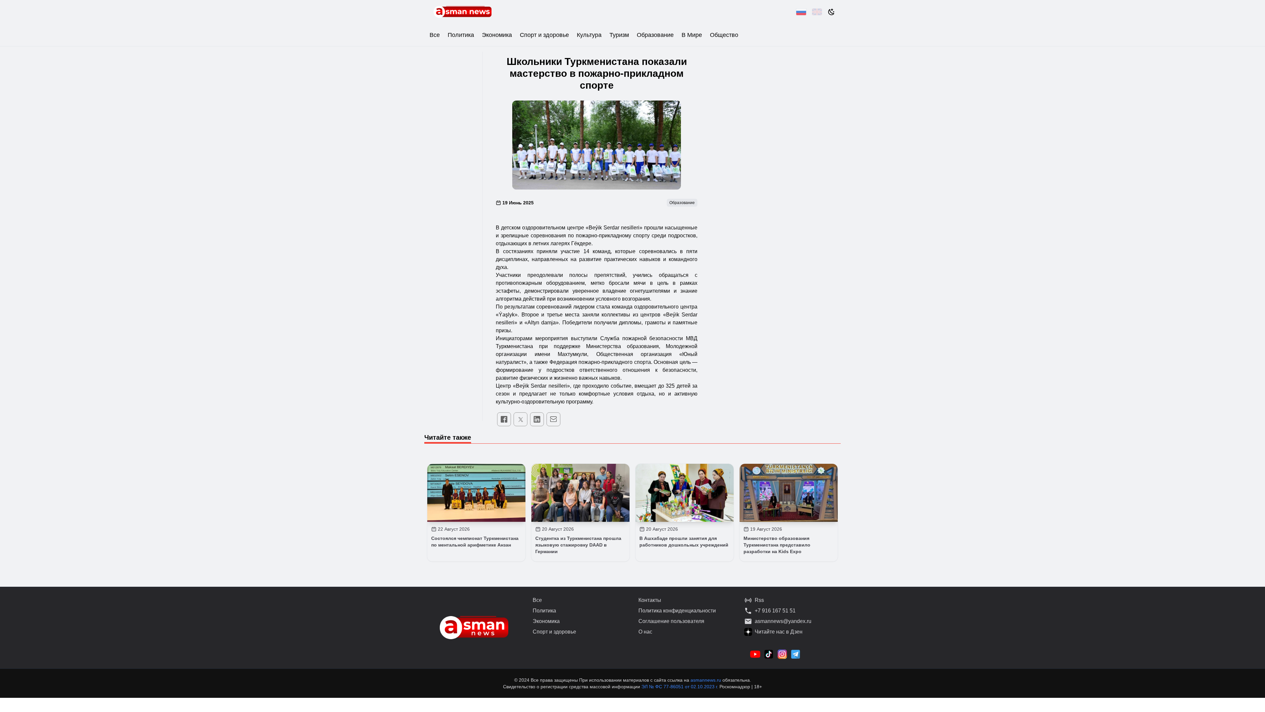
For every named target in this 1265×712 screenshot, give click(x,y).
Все (435, 35)
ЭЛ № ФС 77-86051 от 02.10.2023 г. (680, 686)
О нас (645, 632)
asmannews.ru (705, 680)
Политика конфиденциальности (677, 610)
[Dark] (831, 11)
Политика (461, 35)
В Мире (692, 35)
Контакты (649, 600)
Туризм (619, 35)
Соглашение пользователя (671, 621)
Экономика (497, 35)
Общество (724, 35)
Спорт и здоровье (544, 35)
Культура (589, 35)
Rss (759, 600)
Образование (655, 35)
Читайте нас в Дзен (778, 632)
